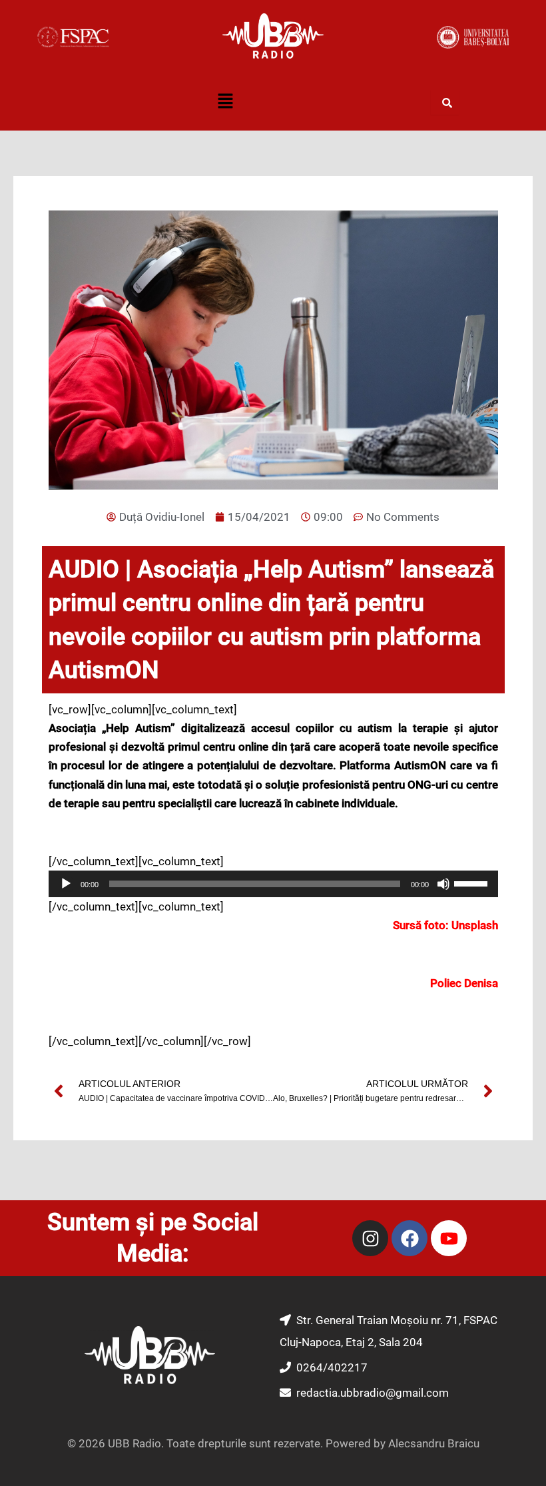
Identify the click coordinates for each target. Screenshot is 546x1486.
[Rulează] (66, 884)
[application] (273, 884)
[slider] (472, 883)
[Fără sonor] (443, 884)
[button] (225, 102)
